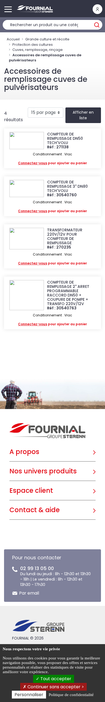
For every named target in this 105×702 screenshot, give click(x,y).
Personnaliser (29, 694)
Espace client (31, 490)
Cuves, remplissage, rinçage (37, 49)
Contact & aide (34, 509)
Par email (29, 593)
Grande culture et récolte (47, 39)
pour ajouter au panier (52, 163)
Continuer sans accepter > (55, 687)
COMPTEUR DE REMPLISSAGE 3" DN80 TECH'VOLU (67, 186)
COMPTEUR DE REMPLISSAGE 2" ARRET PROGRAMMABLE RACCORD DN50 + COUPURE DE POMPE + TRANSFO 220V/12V (68, 293)
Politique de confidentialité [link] (71, 695)
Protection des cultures (32, 44)
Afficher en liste (83, 115)
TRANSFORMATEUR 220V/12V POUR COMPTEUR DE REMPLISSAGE (64, 236)
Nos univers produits (43, 471)
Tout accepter (55, 679)
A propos (24, 451)
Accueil (13, 39)
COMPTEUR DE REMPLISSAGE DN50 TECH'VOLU (65, 138)
